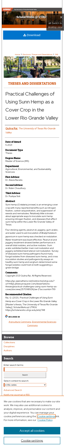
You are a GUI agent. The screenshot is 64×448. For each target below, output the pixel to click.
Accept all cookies (32, 431)
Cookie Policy (45, 420)
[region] (32, 422)
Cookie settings (46, 416)
